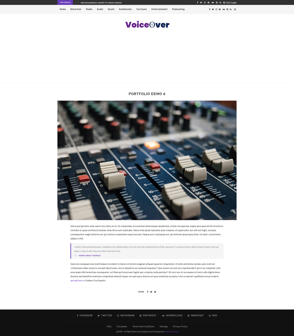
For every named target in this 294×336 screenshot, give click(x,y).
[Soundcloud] (212, 2)
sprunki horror (77, 280)
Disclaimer (121, 326)
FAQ (109, 326)
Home (63, 9)
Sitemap (164, 326)
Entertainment (159, 9)
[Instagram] (205, 2)
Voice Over (75, 9)
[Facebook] (197, 2)
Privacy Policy (180, 326)
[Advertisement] (147, 59)
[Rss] (220, 2)
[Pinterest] (208, 2)
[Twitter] (201, 2)
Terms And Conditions (143, 326)
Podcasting (178, 9)
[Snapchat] (217, 2)
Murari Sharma (171, 331)
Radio (89, 9)
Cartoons (141, 9)
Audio (100, 9)
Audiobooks (125, 9)
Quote (111, 9)
